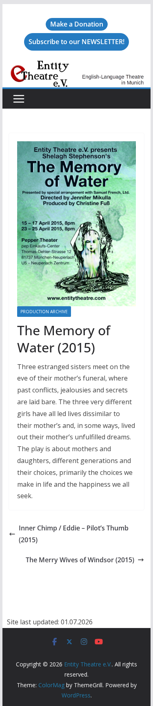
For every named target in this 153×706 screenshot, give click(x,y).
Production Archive (44, 311)
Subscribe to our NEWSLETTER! (76, 41)
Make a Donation (76, 24)
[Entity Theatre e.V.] (76, 66)
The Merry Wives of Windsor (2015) (80, 559)
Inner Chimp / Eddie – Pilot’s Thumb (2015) (74, 533)
